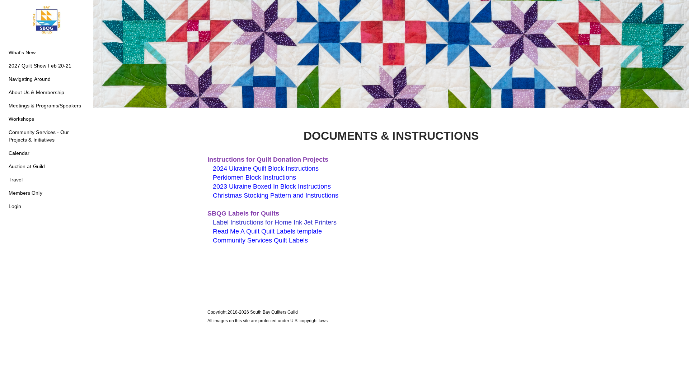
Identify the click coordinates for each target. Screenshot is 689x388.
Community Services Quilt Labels (261, 240)
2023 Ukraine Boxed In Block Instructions (272, 186)
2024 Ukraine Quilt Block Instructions (266, 168)
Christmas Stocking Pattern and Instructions (275, 195)
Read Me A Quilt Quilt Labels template (267, 231)
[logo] (47, 20)
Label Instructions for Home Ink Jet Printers (275, 222)
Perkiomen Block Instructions (254, 177)
